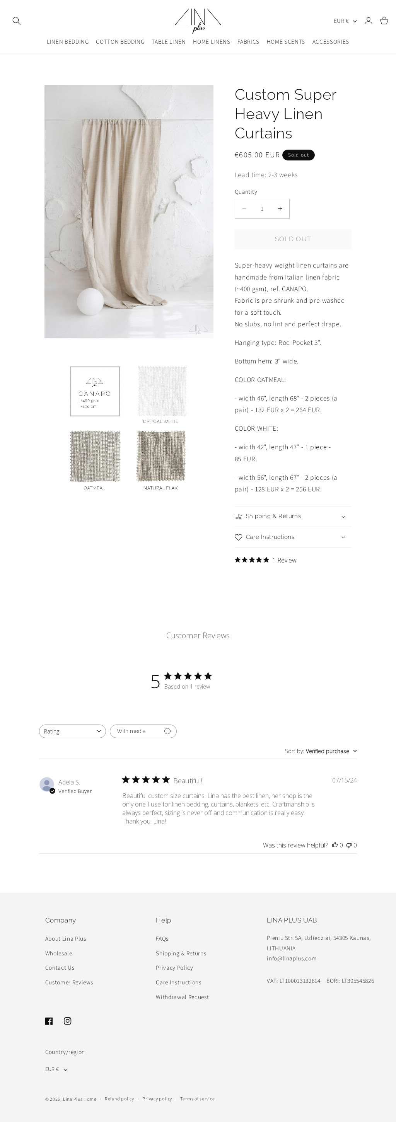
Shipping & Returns (181, 953)
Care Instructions (178, 982)
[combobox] (72, 731)
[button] (17, 21)
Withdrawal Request (182, 997)
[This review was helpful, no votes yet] (335, 845)
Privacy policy (157, 1099)
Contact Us (60, 967)
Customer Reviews (69, 982)
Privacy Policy (174, 967)
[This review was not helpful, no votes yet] (349, 845)
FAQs (162, 938)
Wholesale (58, 953)
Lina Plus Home (80, 1099)
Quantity (246, 192)
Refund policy (119, 1099)
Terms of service (197, 1099)
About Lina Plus (65, 938)
